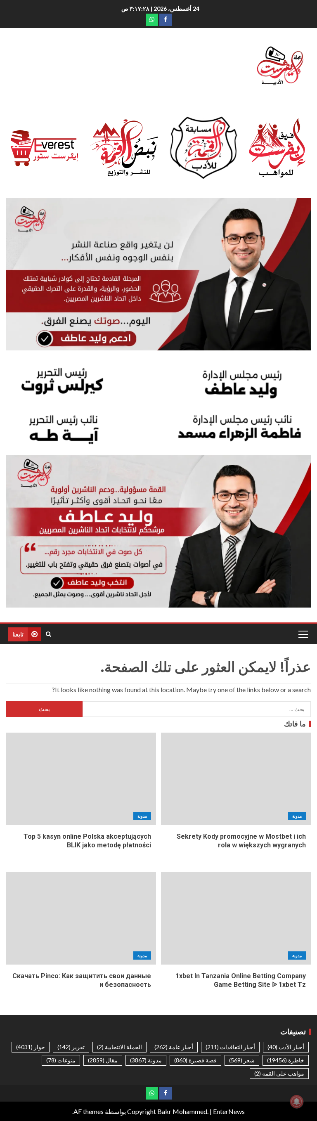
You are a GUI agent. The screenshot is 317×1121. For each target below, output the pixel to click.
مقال (103, 1060)
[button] (302, 634)
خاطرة (285, 1060)
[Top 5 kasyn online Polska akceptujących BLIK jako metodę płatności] (81, 779)
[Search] (48, 634)
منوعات (61, 1060)
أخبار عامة (173, 1046)
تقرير (71, 1046)
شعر (242, 1060)
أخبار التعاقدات (230, 1046)
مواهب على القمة (279, 1073)
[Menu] (302, 634)
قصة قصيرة (195, 1060)
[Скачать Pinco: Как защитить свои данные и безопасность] (81, 918)
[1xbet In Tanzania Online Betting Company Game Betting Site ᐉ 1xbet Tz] (236, 918)
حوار (30, 1046)
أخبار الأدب (285, 1046)
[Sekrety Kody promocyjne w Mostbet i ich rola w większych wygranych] (236, 779)
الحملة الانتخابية (119, 1046)
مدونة (297, 816)
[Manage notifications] (296, 1101)
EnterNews (229, 1111)
